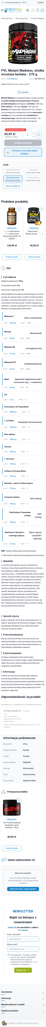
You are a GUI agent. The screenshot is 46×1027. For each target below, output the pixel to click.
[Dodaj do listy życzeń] (39, 135)
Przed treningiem (37, 18)
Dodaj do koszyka (23, 143)
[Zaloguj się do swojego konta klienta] (33, 10)
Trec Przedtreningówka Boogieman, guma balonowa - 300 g (12, 825)
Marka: (4, 79)
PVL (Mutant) (12, 79)
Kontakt (40, 2)
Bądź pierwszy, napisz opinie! (23, 889)
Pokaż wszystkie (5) (13, 186)
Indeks (31, 79)
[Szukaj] (28, 10)
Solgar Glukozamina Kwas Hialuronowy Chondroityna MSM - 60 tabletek (12, 235)
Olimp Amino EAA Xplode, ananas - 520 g (34, 232)
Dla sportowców (22, 18)
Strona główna (7, 18)
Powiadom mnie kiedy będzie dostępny (24, 152)
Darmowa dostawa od (15, 2)
